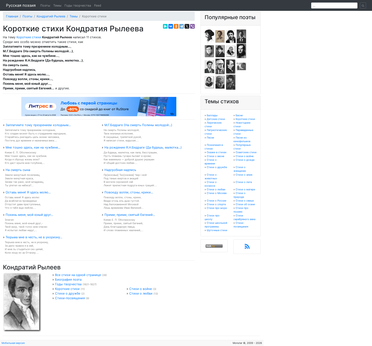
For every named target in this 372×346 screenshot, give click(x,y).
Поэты (45, 5)
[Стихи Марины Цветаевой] (231, 82)
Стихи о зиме (244, 174)
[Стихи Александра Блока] (220, 36)
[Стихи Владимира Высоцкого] (231, 36)
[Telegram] (181, 26)
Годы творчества (78, 5)
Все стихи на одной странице (78, 275)
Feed (97, 5)
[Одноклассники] (176, 26)
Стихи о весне (215, 156)
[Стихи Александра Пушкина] (209, 82)
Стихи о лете (244, 182)
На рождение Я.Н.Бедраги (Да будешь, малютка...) (143, 147)
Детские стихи (216, 119)
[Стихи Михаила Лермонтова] (241, 51)
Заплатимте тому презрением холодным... (38, 125)
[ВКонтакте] (170, 26)
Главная (12, 16)
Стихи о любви (140, 293)
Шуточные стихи (217, 230)
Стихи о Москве (216, 193)
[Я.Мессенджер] (165, 26)
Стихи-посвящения (70, 298)
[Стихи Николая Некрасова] (231, 66)
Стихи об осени (245, 204)
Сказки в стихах (216, 152)
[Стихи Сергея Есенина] (220, 51)
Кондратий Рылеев (51, 16)
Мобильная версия (13, 343)
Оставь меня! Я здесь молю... (28, 192)
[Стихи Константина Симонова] (220, 82)
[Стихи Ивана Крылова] (231, 51)
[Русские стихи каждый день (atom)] (247, 247)
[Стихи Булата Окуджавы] (241, 66)
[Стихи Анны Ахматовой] (209, 36)
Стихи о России (216, 200)
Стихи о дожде (245, 159)
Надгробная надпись (120, 170)
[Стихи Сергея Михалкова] (220, 66)
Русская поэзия (21, 5)
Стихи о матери (245, 189)
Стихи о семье (245, 200)
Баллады (212, 115)
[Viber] (192, 26)
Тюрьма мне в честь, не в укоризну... (34, 237)
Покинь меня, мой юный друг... (29, 215)
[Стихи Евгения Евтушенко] (209, 51)
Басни (239, 115)
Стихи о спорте (216, 204)
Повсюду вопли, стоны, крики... (128, 192)
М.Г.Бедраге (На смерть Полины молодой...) (138, 125)
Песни (210, 137)
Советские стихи (246, 152)
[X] (187, 26)
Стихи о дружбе (67, 293)
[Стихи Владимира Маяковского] (209, 66)
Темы (57, 5)
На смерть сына (18, 170)
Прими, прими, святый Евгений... (129, 215)
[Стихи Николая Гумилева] (241, 36)
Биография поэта (68, 279)
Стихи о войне (140, 289)
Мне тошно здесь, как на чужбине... (33, 147)
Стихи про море (217, 208)
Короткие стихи (28, 37)
